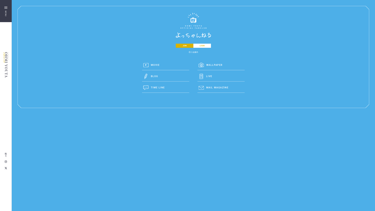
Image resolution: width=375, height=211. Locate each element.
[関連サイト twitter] (6, 168)
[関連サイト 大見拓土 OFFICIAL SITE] (6, 155)
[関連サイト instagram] (6, 161)
